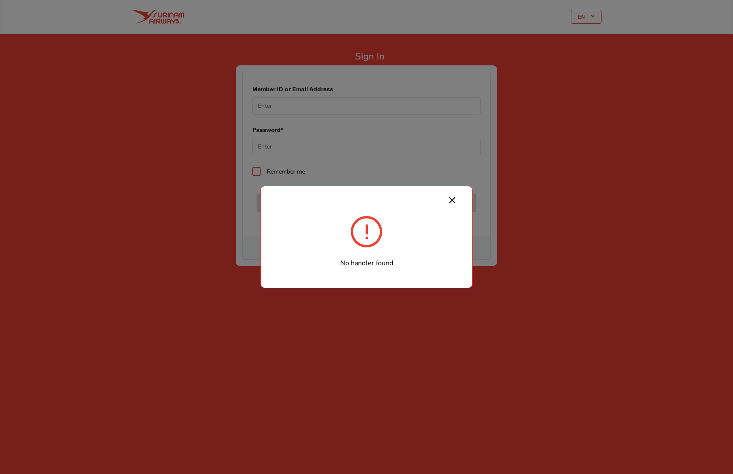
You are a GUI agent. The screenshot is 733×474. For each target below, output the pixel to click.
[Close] (452, 200)
